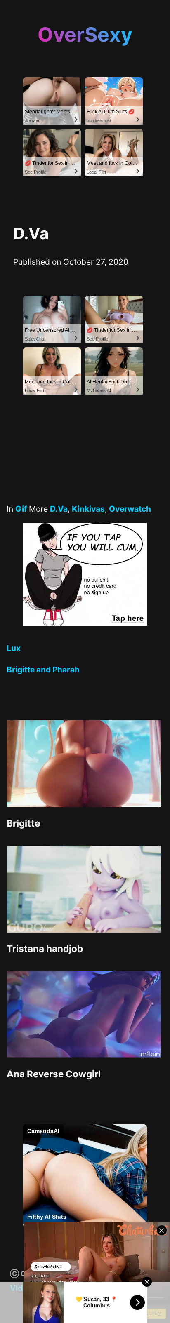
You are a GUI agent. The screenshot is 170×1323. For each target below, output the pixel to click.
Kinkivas (88, 509)
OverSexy (85, 34)
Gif (21, 509)
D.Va (59, 509)
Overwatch (130, 509)
